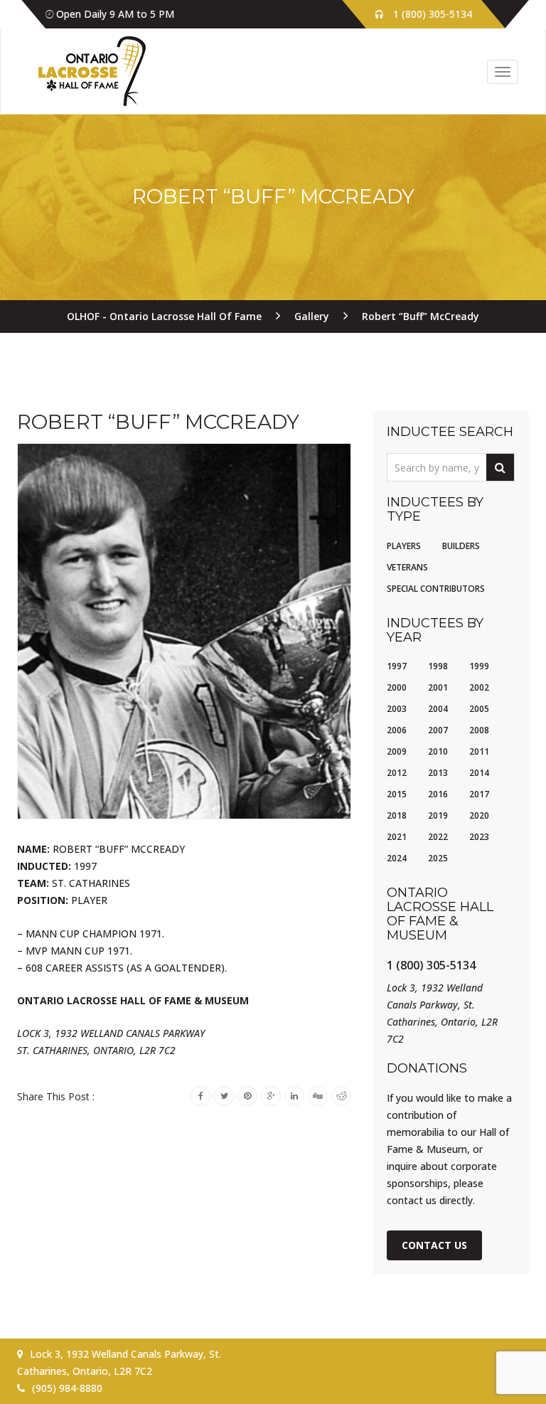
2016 (438, 794)
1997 (397, 666)
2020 (479, 815)
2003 (397, 709)
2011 (479, 751)
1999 (479, 666)
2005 (479, 709)
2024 (397, 858)
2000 (397, 687)
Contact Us (434, 1245)
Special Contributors (436, 589)
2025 (438, 858)
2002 (479, 687)
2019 (438, 815)
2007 (438, 730)
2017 (479, 794)
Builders (461, 546)
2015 (397, 794)
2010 (438, 751)
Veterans (407, 567)
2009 (397, 751)
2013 (438, 773)
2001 (438, 687)
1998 (438, 666)
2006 (397, 730)
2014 (479, 773)
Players (404, 546)
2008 (479, 730)
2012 (397, 773)
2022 (438, 837)
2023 (479, 837)
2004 (438, 709)
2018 (397, 815)
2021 (397, 837)
